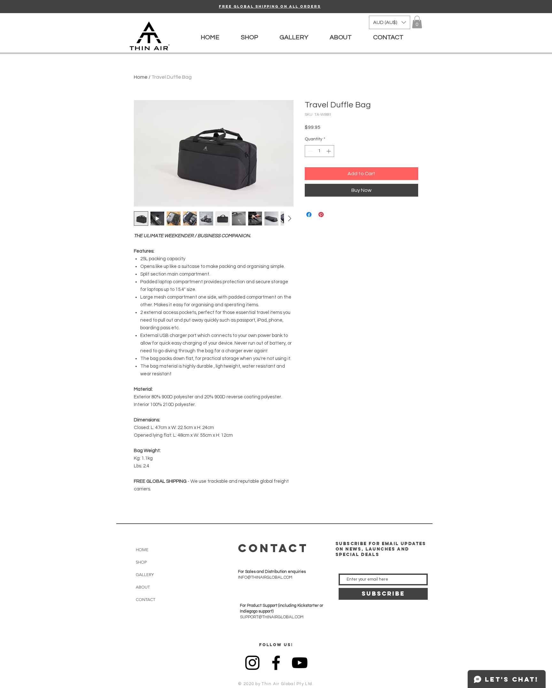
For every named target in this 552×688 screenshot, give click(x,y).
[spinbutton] (319, 151)
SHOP (141, 562)
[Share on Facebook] (309, 214)
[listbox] (389, 22)
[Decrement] (310, 151)
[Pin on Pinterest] (321, 214)
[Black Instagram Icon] (252, 662)
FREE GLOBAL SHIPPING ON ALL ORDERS (270, 6)
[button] (389, 22)
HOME (142, 549)
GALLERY (145, 574)
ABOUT (143, 587)
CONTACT (145, 599)
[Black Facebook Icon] (276, 662)
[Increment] (329, 151)
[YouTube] (299, 662)
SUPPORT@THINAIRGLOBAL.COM (271, 617)
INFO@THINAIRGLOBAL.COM (265, 577)
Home (141, 77)
